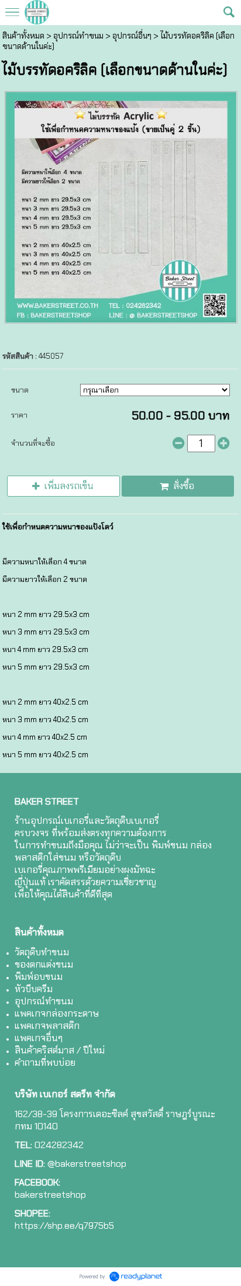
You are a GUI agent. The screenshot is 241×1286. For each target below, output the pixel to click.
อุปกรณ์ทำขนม (78, 35)
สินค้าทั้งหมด (23, 35)
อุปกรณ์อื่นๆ (132, 35)
